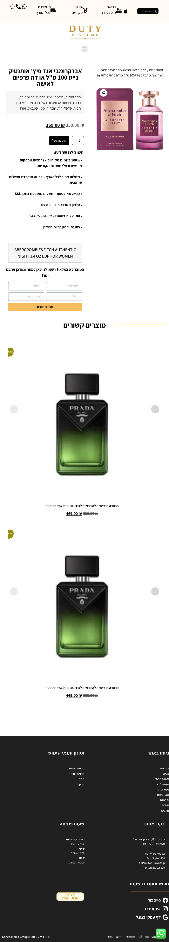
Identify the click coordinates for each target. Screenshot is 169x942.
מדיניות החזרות (76, 774)
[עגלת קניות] (125, 11)
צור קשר (165, 810)
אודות (81, 779)
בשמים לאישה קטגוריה (132, 70)
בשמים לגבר (162, 784)
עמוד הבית (156, 70)
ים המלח (164, 800)
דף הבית (164, 768)
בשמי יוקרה (163, 789)
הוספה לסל (59, 140)
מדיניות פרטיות (76, 768)
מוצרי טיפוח (163, 794)
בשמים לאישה (162, 779)
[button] (84, 48)
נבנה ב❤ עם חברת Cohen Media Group (26, 937)
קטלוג (166, 774)
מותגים (165, 805)
